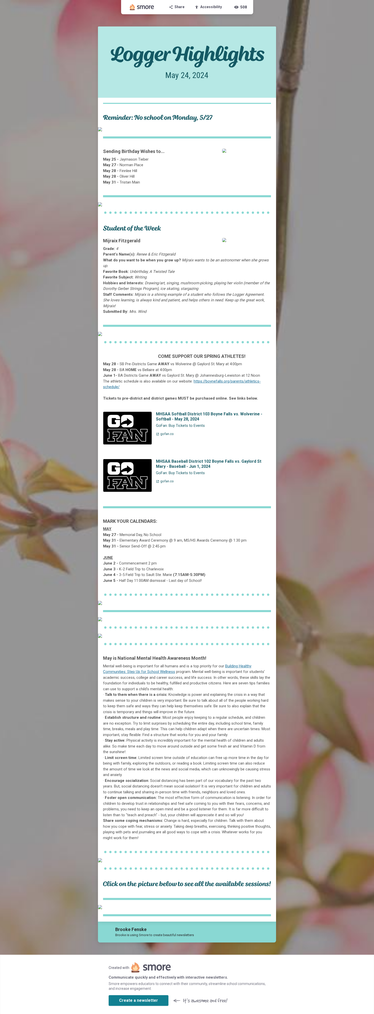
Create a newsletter (138, 1000)
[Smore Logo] (142, 7)
